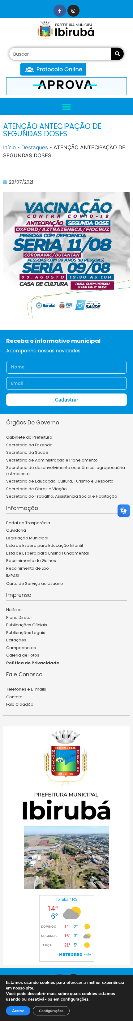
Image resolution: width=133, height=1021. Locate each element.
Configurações (51, 1010)
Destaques (34, 147)
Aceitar (18, 1010)
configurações (74, 999)
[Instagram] (73, 11)
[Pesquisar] (117, 54)
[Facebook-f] (60, 11)
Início (9, 147)
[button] (67, 107)
